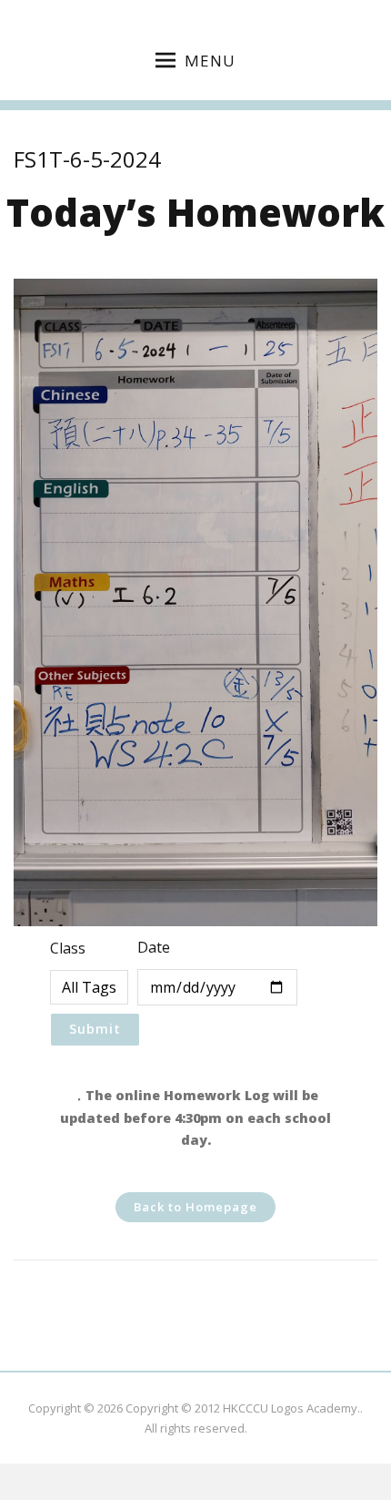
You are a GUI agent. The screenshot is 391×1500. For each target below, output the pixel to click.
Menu (210, 60)
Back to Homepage (195, 1207)
